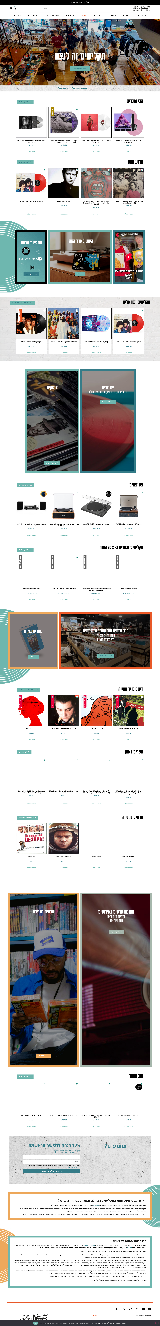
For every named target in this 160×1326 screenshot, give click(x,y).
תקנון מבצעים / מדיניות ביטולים (86, 1320)
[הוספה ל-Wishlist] (142, 109)
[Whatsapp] (124, 1309)
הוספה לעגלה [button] (128, 151)
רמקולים (85, 1246)
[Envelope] (118, 1309)
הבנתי (35, 1323)
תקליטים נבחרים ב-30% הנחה (121, 547)
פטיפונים (97, 15)
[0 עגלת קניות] (15, 8)
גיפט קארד (112, 15)
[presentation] (34, 8)
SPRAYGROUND (52, 15)
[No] (157, 1323)
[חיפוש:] (34, 8)
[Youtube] (143, 1309)
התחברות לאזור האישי (143, 1316)
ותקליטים (96, 1205)
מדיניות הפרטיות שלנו (74, 1167)
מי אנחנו (148, 1320)
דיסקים (129, 1248)
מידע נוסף (96, 868)
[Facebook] (150, 1309)
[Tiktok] (131, 1309)
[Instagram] (137, 1309)
